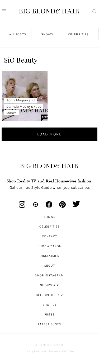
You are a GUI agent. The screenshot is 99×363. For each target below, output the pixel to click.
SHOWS (47, 34)
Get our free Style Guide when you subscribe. (50, 187)
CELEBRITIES (78, 34)
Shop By (49, 305)
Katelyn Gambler (44, 351)
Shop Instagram (49, 275)
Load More (49, 134)
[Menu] (4, 11)
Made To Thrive (65, 351)
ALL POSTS (17, 34)
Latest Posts (49, 324)
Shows (49, 217)
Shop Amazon (49, 246)
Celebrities (49, 226)
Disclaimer (49, 256)
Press (49, 314)
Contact (49, 236)
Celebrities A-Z (49, 295)
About (49, 265)
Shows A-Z (49, 285)
